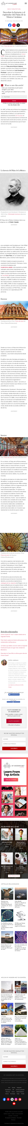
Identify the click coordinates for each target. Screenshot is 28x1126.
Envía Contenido (19, 1113)
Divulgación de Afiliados (10, 1118)
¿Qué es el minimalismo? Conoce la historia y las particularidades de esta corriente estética (21, 1041)
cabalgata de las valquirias (8, 583)
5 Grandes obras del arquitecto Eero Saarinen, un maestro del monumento (20, 997)
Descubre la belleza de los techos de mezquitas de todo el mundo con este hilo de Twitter (21, 947)
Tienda (22, 1093)
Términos (13, 1120)
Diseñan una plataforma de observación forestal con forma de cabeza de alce (6, 904)
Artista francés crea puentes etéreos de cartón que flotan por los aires (6, 947)
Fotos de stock (8, 46)
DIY (13, 1089)
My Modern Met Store (10, 826)
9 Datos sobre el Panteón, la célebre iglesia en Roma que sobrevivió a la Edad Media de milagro (6, 1041)
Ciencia (7, 1093)
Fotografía (19, 1087)
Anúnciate (15, 1115)
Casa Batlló (5, 275)
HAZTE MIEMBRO (14, 721)
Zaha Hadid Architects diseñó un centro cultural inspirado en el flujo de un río (20, 904)
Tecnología (12, 1093)
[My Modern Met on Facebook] (4, 1099)
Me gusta (9, 701)
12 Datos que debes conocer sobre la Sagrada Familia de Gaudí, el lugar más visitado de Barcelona (14, 648)
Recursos (8, 1091)
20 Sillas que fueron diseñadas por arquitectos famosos (20, 924)
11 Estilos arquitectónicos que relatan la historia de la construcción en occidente (6, 1019)
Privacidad (19, 1118)
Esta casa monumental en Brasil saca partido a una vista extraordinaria (21, 1019)
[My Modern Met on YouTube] (14, 1103)
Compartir (15, 694)
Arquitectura (16, 9)
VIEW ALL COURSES (11, 779)
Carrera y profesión (20, 1089)
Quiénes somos (7, 1113)
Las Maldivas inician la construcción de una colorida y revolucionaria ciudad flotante (7, 926)
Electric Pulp (21, 1123)
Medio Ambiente (20, 1091)
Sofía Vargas (9, 21)
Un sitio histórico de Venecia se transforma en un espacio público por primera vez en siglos (7, 997)
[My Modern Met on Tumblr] (23, 1099)
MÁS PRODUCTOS (14, 876)
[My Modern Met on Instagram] (15, 1099)
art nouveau (19, 115)
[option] (7, 814)
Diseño (13, 1087)
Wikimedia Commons (14, 214)
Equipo (13, 1113)
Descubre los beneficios (14, 725)
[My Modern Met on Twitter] (12, 1099)
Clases (13, 1091)
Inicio (9, 9)
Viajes (18, 1093)
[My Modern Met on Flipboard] (19, 1099)
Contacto (11, 1115)
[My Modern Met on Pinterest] (8, 1099)
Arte (9, 1087)
